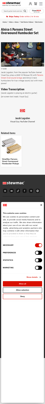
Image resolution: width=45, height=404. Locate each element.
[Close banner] (41, 205)
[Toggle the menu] (40, 3)
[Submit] (25, 11)
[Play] (22, 54)
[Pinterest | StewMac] (31, 191)
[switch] (38, 253)
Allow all (22, 284)
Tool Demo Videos (26, 22)
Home (4, 22)
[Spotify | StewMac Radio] (38, 191)
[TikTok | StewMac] (18, 191)
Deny (22, 296)
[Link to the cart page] (35, 3)
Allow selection (22, 290)
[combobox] (14, 10)
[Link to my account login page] (30, 3)
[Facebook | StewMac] (25, 191)
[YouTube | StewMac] (12, 191)
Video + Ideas (13, 22)
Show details (32, 277)
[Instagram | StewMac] (5, 191)
